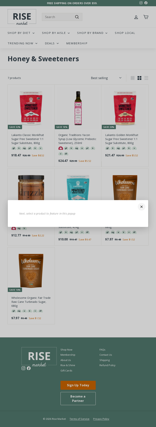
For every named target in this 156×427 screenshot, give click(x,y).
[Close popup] (141, 207)
